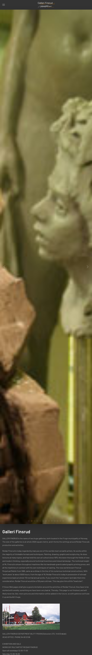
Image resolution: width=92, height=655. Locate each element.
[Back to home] (46, 5)
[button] (3, 5)
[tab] (28, 521)
